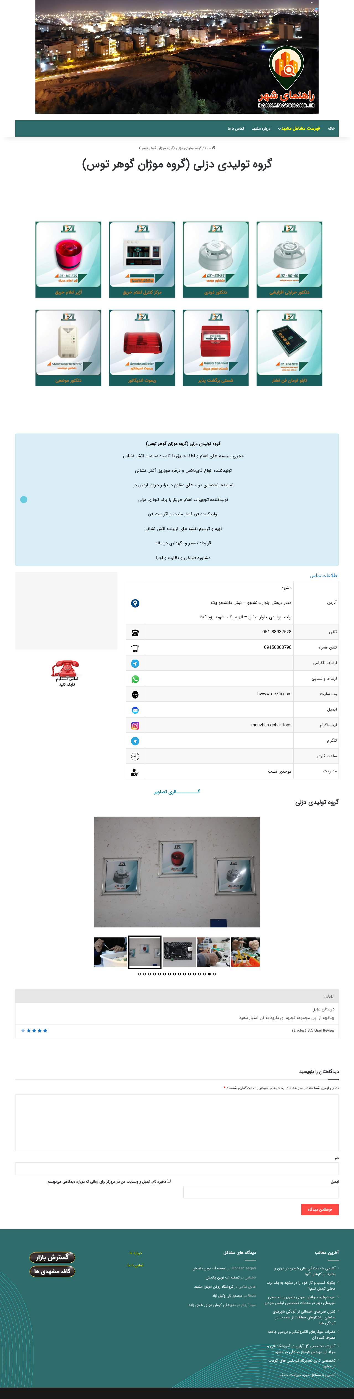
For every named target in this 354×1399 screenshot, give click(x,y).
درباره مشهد (261, 128)
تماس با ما (236, 128)
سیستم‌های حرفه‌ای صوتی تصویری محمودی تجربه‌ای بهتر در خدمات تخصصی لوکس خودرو (300, 1300)
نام (337, 1158)
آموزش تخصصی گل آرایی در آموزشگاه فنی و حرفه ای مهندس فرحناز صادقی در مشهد (301, 1349)
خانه (331, 128)
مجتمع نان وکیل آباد (227, 1296)
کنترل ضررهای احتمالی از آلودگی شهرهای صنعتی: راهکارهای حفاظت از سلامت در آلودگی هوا (304, 1317)
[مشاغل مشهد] (332, 117)
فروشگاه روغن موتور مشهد (213, 1287)
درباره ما (136, 1253)
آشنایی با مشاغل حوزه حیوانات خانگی (306, 1375)
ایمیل (335, 1182)
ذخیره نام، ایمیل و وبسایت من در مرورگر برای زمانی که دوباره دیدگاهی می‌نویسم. (106, 1182)
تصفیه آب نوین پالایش (209, 1268)
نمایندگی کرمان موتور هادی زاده (212, 1305)
